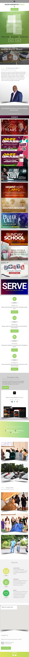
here (19, 570)
